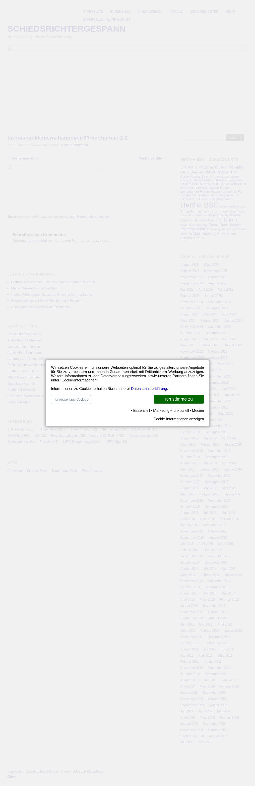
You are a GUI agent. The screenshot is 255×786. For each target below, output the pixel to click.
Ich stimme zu (179, 399)
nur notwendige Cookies (71, 399)
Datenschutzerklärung (149, 388)
